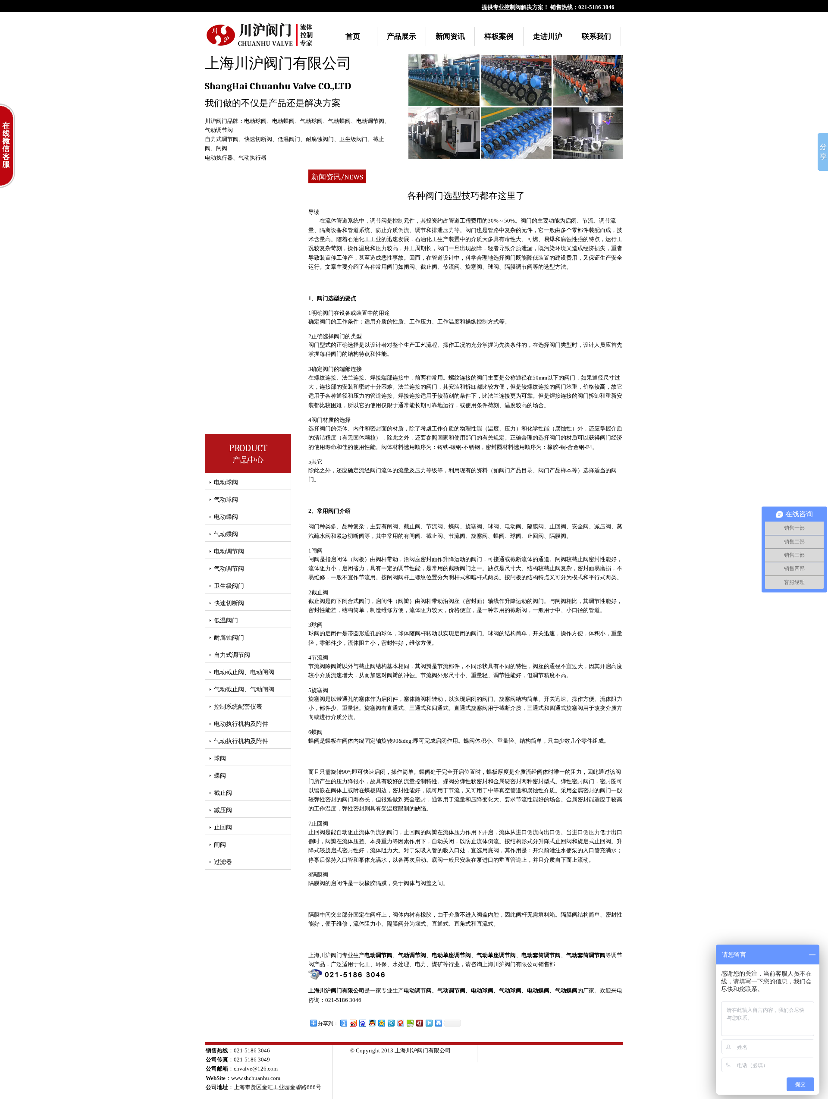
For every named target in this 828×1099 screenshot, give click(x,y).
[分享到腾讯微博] (390, 1022)
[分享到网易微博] (400, 1022)
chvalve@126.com (256, 1068)
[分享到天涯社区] (428, 1022)
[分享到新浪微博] (353, 1022)
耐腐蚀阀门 (320, 139)
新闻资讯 (450, 36)
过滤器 (223, 862)
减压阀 (223, 810)
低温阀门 (289, 139)
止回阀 (223, 827)
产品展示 (401, 36)
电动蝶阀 (283, 121)
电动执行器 (219, 157)
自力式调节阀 (221, 139)
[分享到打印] (438, 1022)
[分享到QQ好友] (371, 1022)
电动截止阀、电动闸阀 (244, 672)
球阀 (220, 758)
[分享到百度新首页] (362, 1022)
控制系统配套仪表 (238, 706)
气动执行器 (252, 157)
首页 (352, 36)
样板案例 (499, 36)
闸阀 (221, 148)
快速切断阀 (258, 139)
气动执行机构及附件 (241, 741)
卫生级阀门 (353, 139)
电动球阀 (255, 121)
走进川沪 (547, 36)
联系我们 (596, 36)
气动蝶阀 (339, 121)
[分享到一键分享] (343, 1022)
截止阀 (223, 793)
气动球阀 (311, 121)
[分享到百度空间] (409, 1022)
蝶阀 (220, 775)
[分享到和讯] (419, 1022)
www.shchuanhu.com (255, 1078)
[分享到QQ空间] (381, 1022)
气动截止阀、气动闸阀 (244, 689)
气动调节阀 (219, 130)
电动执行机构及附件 (241, 724)
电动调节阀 (370, 121)
